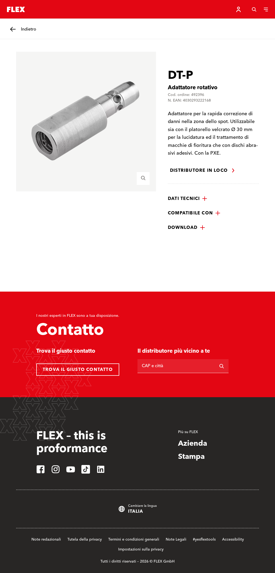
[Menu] (266, 9)
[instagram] (55, 469)
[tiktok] (85, 469)
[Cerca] (254, 9)
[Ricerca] (222, 366)
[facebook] (40, 469)
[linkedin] (100, 469)
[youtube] (70, 469)
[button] (187, 198)
